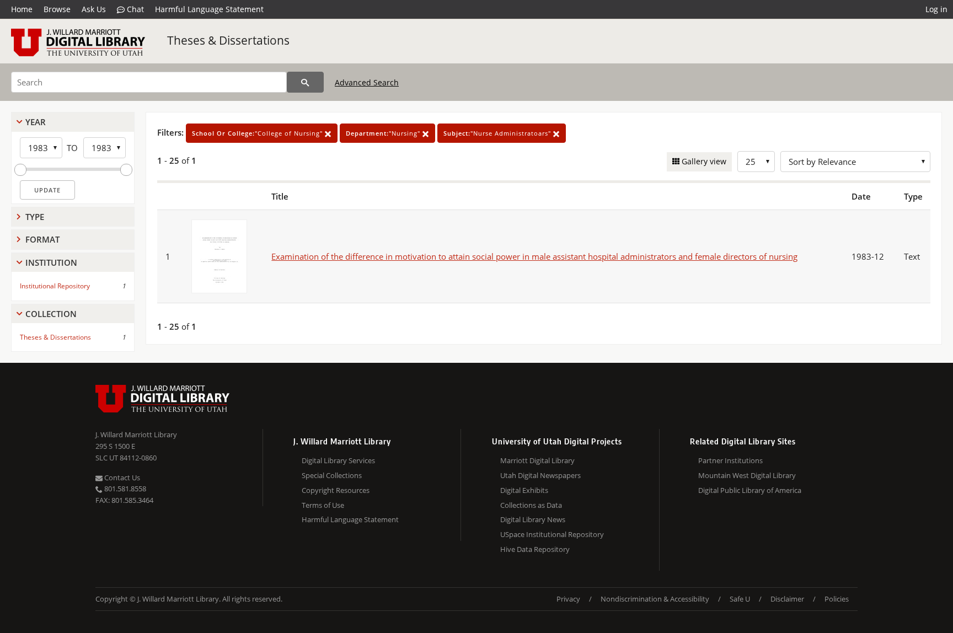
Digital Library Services (338, 460)
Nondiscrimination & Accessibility (655, 599)
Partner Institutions (730, 460)
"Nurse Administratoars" (498, 133)
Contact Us (121, 477)
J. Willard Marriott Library (136, 434)
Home (22, 9)
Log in (936, 9)
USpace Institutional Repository (552, 534)
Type (34, 216)
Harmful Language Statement (209, 9)
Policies (836, 599)
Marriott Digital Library (537, 460)
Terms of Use (323, 505)
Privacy (568, 599)
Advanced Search (367, 82)
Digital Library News (532, 519)
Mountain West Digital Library (747, 475)
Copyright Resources (336, 490)
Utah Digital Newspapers (540, 475)
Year (35, 121)
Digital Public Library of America (749, 490)
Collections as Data (531, 505)
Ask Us (94, 9)
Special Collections (332, 475)
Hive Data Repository (535, 549)
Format (42, 239)
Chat (134, 9)
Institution (51, 262)
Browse (57, 9)
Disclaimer (787, 599)
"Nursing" (384, 133)
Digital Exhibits (524, 490)
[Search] (305, 82)
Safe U (740, 599)
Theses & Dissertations (228, 40)
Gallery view (702, 161)
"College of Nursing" (258, 133)
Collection (51, 313)
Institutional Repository (55, 286)
